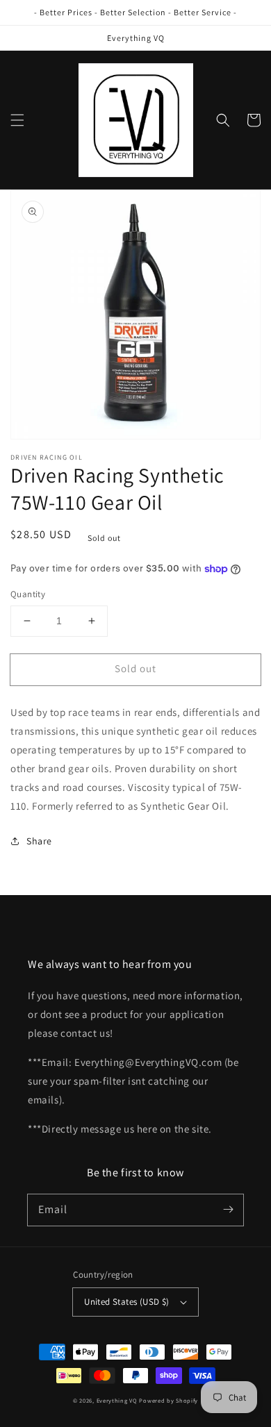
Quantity (27, 594)
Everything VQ (117, 1400)
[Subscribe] (228, 1209)
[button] (17, 120)
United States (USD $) (126, 1302)
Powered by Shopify (168, 1400)
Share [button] (39, 841)
